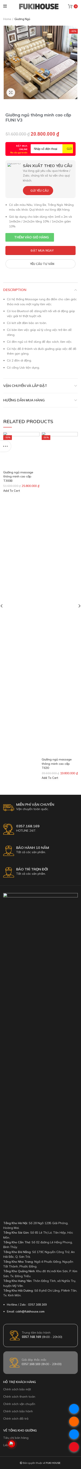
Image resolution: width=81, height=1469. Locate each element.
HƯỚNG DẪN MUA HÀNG (24, 400)
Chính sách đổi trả (15, 1419)
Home (7, 19)
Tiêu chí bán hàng (16, 1438)
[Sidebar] (5, 446)
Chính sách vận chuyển (19, 1404)
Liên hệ (8, 1445)
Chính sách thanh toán (19, 1397)
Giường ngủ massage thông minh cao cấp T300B (18, 476)
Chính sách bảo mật (17, 1389)
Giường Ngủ (22, 19)
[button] (29, 237)
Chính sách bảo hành (18, 1411)
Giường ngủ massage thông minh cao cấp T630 (57, 763)
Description (14, 290)
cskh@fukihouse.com (30, 1311)
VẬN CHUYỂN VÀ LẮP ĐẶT (25, 385)
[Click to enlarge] (10, 92)
